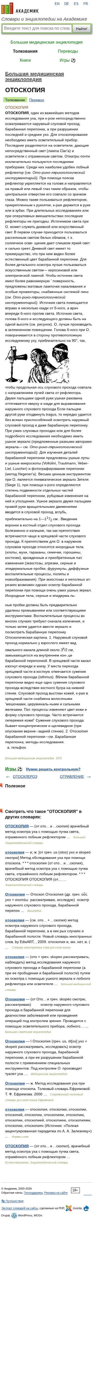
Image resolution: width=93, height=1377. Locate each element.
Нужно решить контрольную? (53, 769)
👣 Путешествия (12, 1200)
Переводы (68, 51)
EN (57, 4)
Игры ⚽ (68, 60)
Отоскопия (15, 894)
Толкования (25, 51)
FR (85, 4)
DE (66, 4)
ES (76, 4)
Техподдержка (33, 1192)
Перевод (36, 100)
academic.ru (19, 8)
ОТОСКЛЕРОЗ (25, 776)
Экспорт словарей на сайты (19, 1208)
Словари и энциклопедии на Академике (44, 19)
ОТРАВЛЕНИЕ (72, 776)
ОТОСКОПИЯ (17, 826)
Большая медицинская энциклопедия (47, 42)
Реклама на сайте (56, 1192)
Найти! (81, 29)
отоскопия (14, 852)
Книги (25, 60)
